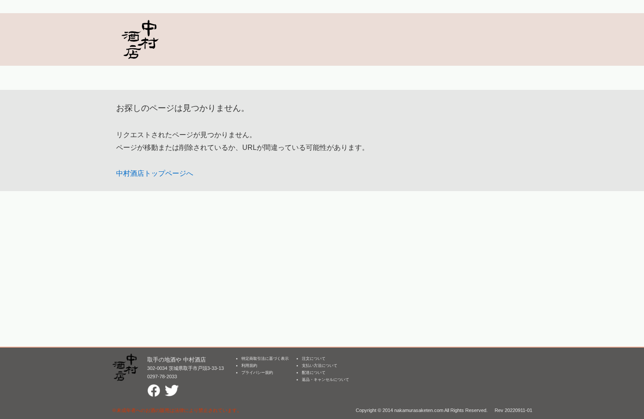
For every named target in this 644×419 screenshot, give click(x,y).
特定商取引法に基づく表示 (265, 358)
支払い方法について (319, 365)
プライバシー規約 (257, 372)
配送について (314, 372)
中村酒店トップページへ (154, 173)
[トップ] (139, 39)
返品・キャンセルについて (325, 379)
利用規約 (249, 365)
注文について (314, 358)
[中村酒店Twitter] (172, 387)
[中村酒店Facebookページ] (153, 387)
